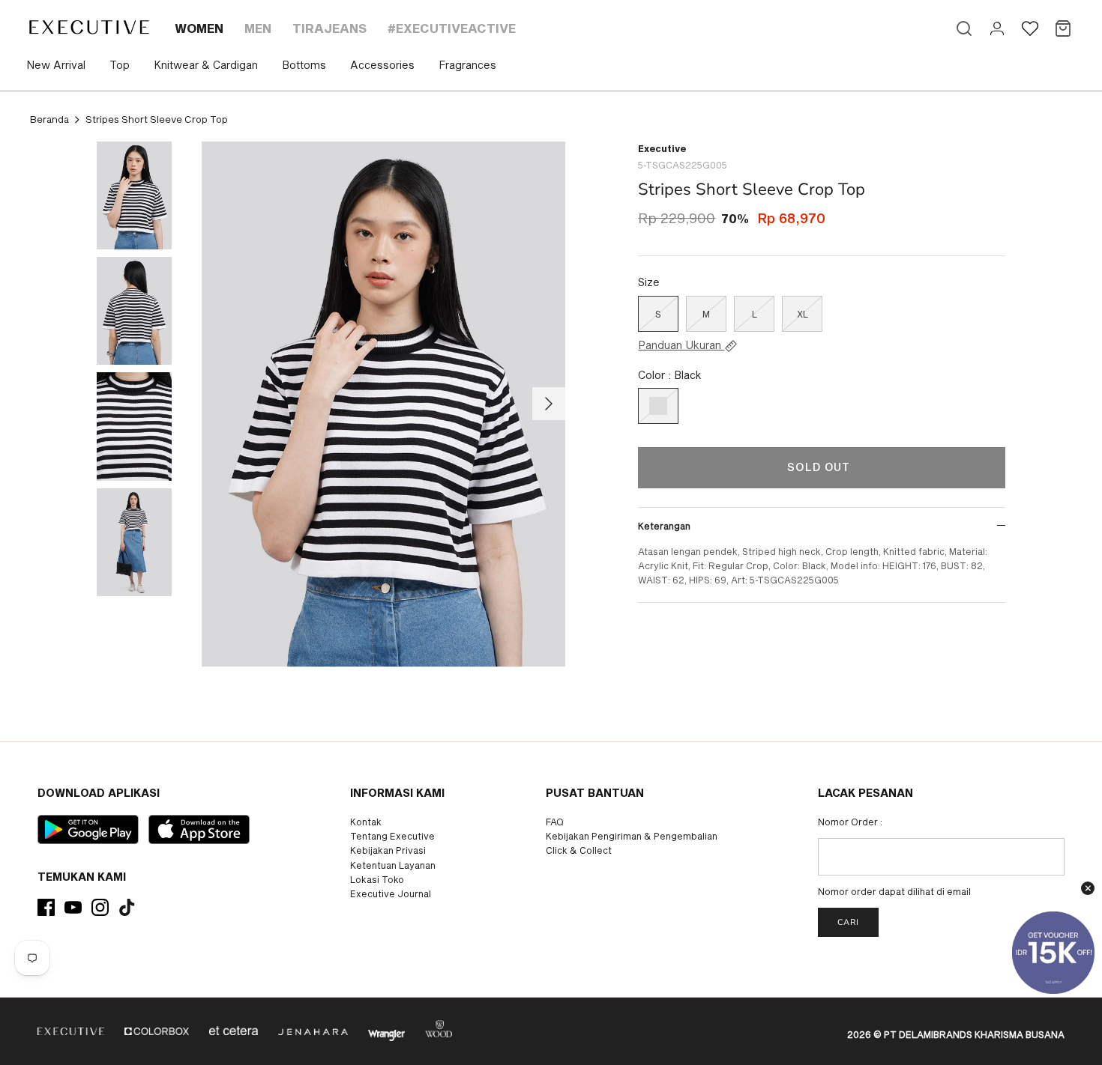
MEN (257, 28)
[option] (384, 404)
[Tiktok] (127, 907)
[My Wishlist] (1030, 28)
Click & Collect (579, 850)
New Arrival (55, 64)
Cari (848, 922)
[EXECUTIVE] (88, 27)
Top (119, 64)
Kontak (366, 821)
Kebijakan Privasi (388, 850)
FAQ (555, 821)
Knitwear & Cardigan (206, 64)
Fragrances (467, 64)
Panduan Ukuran (681, 345)
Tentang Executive (392, 836)
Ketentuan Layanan (393, 865)
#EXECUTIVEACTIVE (452, 28)
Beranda (49, 119)
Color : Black (670, 374)
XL (802, 314)
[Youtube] (73, 907)
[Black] (658, 406)
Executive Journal (390, 893)
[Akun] (997, 28)
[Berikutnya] (548, 403)
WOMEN (199, 28)
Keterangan (664, 526)
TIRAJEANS (329, 28)
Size (649, 282)
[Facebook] (46, 907)
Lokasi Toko (377, 879)
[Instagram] (100, 907)
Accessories (382, 64)
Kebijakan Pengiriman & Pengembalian (631, 836)
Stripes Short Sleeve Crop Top (156, 119)
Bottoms (304, 64)
